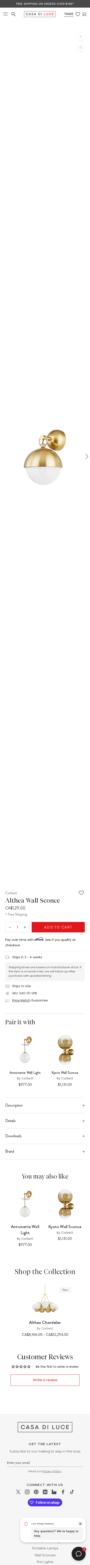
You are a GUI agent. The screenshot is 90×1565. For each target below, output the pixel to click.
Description (14, 1105)
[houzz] (54, 1491)
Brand (9, 1151)
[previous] (3, 456)
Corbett (11, 892)
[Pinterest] (36, 1491)
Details (10, 1121)
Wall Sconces (45, 1555)
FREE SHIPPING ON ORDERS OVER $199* (45, 4)
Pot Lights (45, 1562)
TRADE (68, 14)
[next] (86, 456)
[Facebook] (63, 1491)
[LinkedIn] (45, 1491)
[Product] (45, 1300)
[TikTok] (72, 1491)
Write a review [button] (45, 1380)
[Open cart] (84, 14)
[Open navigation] (5, 14)
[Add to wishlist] (81, 892)
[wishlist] (78, 14)
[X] (18, 1491)
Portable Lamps (45, 1548)
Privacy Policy (52, 1471)
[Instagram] (27, 1491)
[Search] (13, 14)
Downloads (13, 1136)
